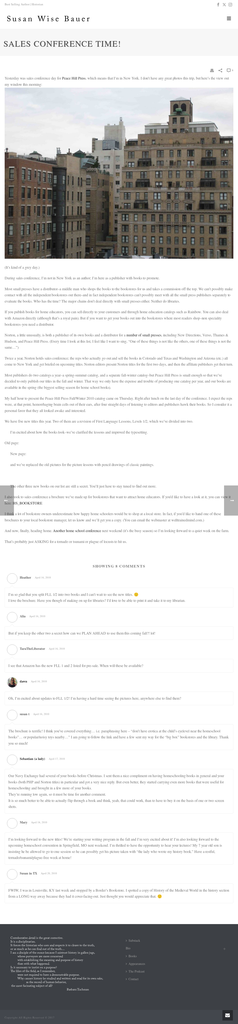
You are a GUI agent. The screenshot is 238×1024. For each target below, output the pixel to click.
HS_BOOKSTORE (27, 503)
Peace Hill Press (74, 78)
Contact (134, 979)
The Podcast (137, 971)
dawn (23, 681)
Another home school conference (77, 530)
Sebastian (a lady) (32, 758)
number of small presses (143, 334)
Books (133, 956)
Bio (128, 948)
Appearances (137, 963)
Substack (134, 940)
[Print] (212, 70)
